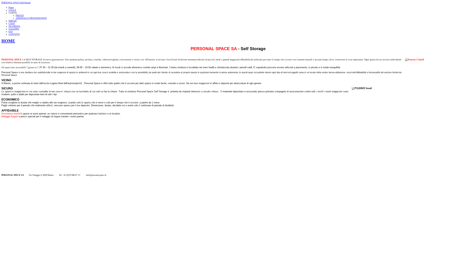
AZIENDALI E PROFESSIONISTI (31, 18)
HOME (8, 41)
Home (11, 7)
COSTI (12, 23)
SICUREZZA (14, 26)
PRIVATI (20, 15)
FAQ (11, 31)
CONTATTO (14, 34)
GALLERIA (14, 29)
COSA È (12, 10)
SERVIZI (13, 21)
